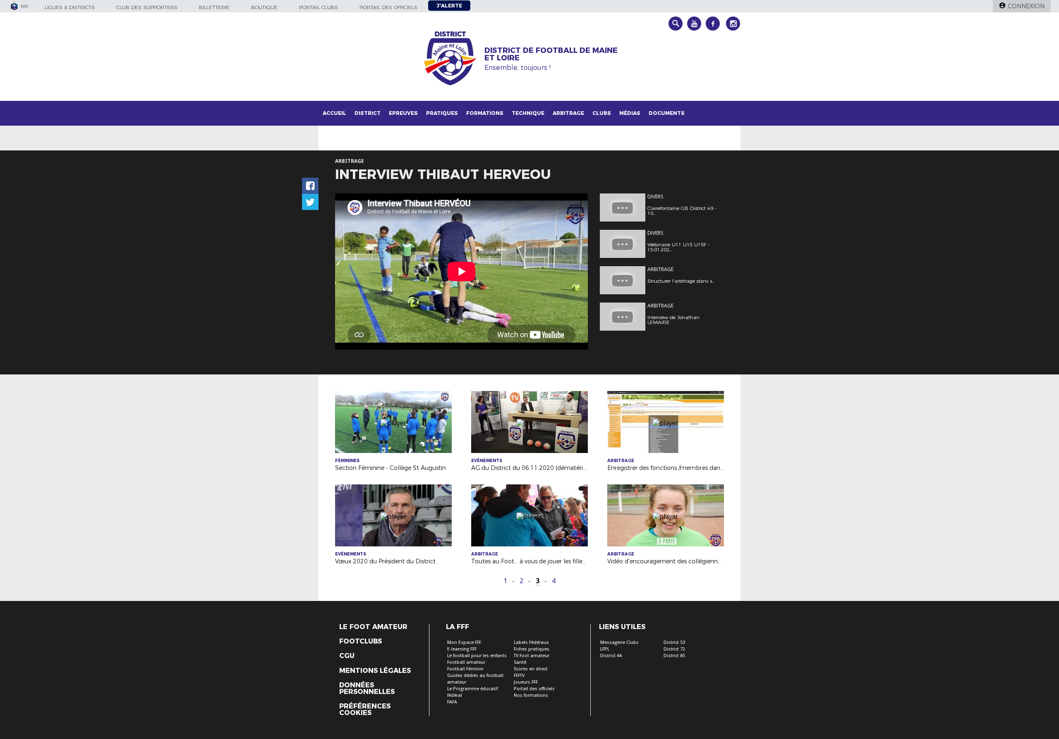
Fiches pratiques (531, 649)
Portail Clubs (318, 7)
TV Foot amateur (531, 655)
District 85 (674, 655)
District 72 (674, 649)
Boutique (264, 7)
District (368, 113)
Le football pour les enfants (477, 655)
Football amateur (466, 662)
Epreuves (403, 113)
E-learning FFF (462, 649)
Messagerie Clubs (619, 642)
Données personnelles (367, 688)
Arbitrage (568, 113)
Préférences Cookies (365, 709)
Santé (520, 662)
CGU (347, 656)
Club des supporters (146, 7)
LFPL (604, 649)
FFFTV (519, 675)
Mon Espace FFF (464, 642)
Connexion (1026, 6)
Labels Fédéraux (531, 642)
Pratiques (442, 113)
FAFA (452, 702)
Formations (484, 113)
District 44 (611, 655)
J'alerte (449, 5)
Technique (528, 113)
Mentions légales (375, 670)
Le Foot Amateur (373, 627)
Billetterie (214, 7)
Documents (667, 113)
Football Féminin (465, 669)
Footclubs (360, 641)
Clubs (601, 113)
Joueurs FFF (526, 682)
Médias (629, 113)
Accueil (334, 113)
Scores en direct (531, 669)
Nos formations (531, 695)
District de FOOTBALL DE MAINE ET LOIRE (551, 54)
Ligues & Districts (70, 7)
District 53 (674, 642)
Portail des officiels (388, 7)
